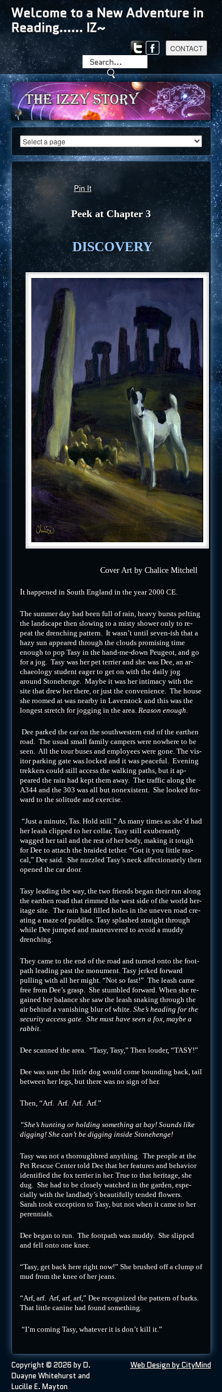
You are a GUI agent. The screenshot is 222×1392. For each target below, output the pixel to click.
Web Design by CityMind (170, 1365)
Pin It (83, 188)
